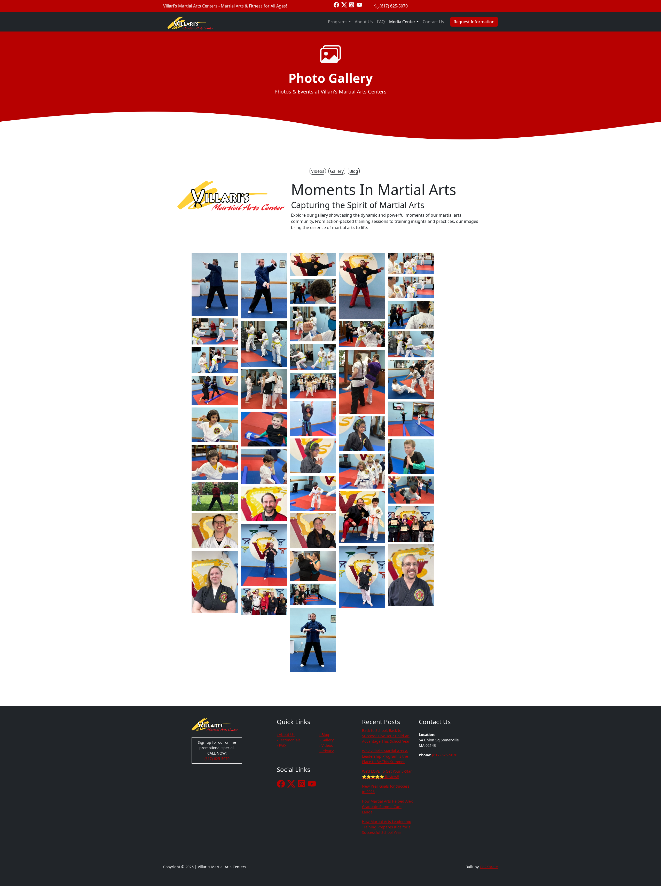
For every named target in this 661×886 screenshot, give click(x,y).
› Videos (326, 745)
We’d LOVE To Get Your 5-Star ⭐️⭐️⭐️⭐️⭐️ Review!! (387, 774)
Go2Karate (489, 866)
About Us (364, 22)
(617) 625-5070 (394, 6)
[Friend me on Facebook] (336, 4)
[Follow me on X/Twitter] (344, 4)
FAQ (381, 22)
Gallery (337, 171)
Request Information (474, 22)
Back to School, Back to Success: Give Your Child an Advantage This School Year (386, 736)
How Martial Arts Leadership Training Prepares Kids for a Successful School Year (386, 827)
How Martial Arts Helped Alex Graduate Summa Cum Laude (387, 806)
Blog (353, 171)
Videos (317, 171)
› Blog (324, 734)
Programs (338, 22)
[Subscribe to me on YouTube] (359, 4)
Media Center (402, 22)
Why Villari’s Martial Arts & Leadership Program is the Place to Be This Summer (385, 756)
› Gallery (326, 740)
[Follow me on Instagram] (352, 4)
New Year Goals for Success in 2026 (386, 789)
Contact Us (433, 22)
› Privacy (326, 750)
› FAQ (281, 745)
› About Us (286, 734)
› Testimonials (289, 740)
